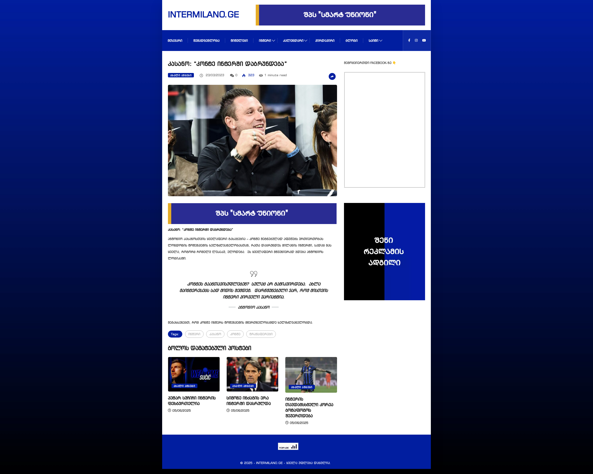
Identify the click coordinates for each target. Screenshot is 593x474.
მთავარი (175, 40)
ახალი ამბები (181, 75)
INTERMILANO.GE (197, 14)
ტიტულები (239, 40)
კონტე (235, 334)
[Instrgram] (416, 40)
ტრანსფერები (261, 334)
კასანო (215, 334)
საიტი (373, 40)
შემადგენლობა (206, 40)
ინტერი (265, 40)
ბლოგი (352, 40)
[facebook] (409, 40)
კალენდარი (293, 40)
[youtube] (424, 40)
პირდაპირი (324, 40)
